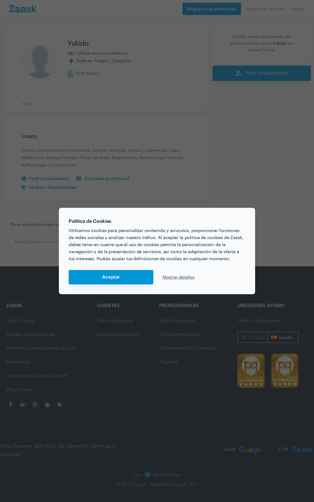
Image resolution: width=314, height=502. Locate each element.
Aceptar (111, 277)
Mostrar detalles (178, 277)
